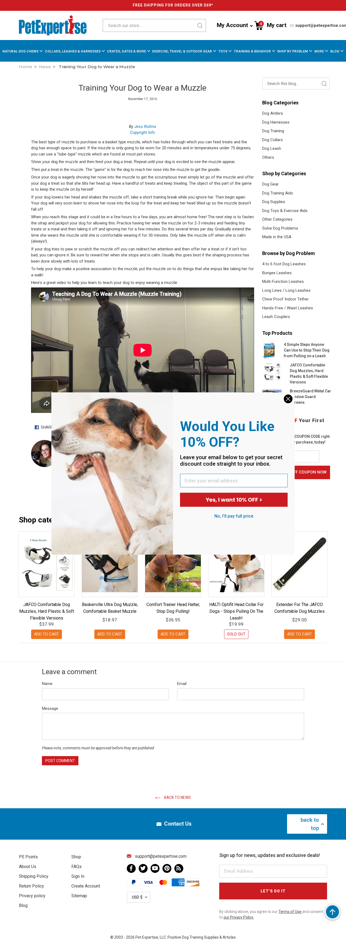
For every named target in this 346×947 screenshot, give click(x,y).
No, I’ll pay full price (233, 516)
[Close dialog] (288, 399)
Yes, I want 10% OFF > (234, 500)
